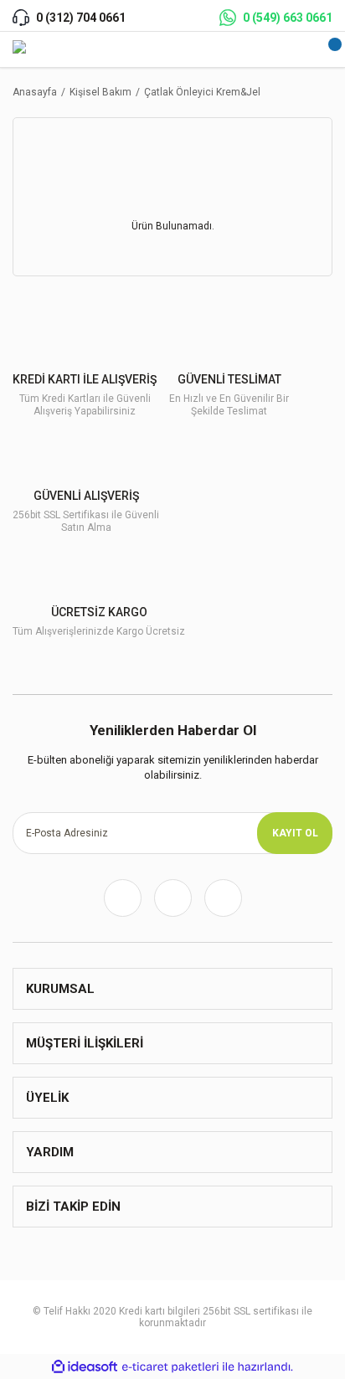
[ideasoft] (84, 1367)
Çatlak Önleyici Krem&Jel (202, 92)
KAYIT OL (295, 833)
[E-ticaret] (170, 1366)
